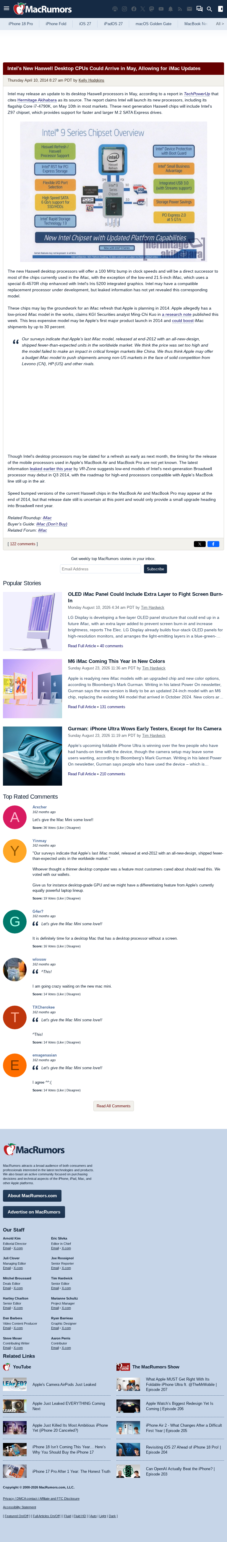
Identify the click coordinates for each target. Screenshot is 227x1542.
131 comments (112, 707)
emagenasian (45, 1055)
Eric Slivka (59, 1238)
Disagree (73, 827)
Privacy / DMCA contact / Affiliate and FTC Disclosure (41, 1498)
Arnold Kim (12, 1238)
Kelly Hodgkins (91, 80)
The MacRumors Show (155, 1366)
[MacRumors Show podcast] (115, 9)
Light (102, 1516)
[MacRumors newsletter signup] (189, 9)
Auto (93, 1516)
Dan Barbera (12, 1318)
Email (7, 1248)
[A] (15, 828)
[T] (15, 1028)
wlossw (39, 959)
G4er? (38, 911)
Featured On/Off (16, 1516)
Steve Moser (12, 1338)
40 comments (111, 646)
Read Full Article (82, 646)
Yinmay (39, 841)
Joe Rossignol (62, 1258)
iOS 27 (85, 24)
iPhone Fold (56, 24)
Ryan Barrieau (62, 1318)
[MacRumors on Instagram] (124, 9)
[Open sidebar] (220, 9)
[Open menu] (6, 9)
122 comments (22, 544)
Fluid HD (80, 1516)
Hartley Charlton (15, 1298)
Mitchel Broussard (17, 1278)
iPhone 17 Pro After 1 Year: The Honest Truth (71, 1471)
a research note (177, 314)
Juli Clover (11, 1258)
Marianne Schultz (64, 1298)
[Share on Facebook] (213, 544)
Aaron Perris (60, 1338)
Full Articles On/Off (46, 1516)
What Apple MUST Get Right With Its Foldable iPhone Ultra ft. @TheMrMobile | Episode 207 (181, 1384)
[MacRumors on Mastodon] (152, 9)
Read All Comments (114, 1106)
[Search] (211, 9)
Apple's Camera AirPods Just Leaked (64, 1384)
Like (61, 827)
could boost (183, 320)
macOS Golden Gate (153, 24)
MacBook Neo (196, 24)
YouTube (22, 1366)
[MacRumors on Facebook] (134, 9)
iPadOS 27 (113, 24)
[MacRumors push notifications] (171, 9)
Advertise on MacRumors (34, 1211)
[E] (15, 1076)
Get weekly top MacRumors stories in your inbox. (113, 558)
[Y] (15, 861)
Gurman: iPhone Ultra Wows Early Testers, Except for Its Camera (144, 729)
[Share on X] (200, 544)
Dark (112, 1516)
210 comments (112, 774)
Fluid (67, 1516)
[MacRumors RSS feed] (180, 9)
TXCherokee (44, 1007)
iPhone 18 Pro (21, 24)
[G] (15, 932)
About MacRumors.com (32, 1195)
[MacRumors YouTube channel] (161, 9)
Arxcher (40, 807)
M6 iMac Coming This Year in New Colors (116, 661)
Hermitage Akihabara (37, 100)
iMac (47, 517)
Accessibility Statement (19, 1507)
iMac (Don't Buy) (51, 524)
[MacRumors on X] (142, 9)
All (220, 24)
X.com (18, 1248)
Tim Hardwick (152, 607)
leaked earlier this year (51, 468)
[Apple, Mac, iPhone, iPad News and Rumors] (42, 15)
